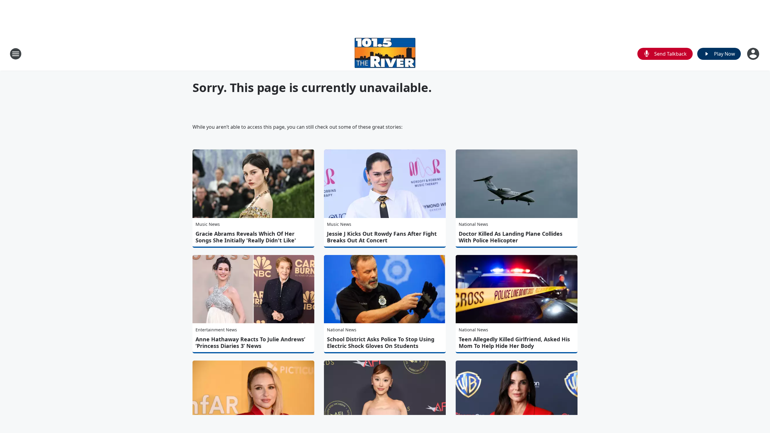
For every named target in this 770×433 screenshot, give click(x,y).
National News (473, 224)
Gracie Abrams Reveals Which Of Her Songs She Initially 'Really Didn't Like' (246, 237)
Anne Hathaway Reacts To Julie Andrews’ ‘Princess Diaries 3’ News (250, 342)
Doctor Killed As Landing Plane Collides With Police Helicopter (510, 237)
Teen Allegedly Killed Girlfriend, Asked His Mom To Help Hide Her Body (514, 342)
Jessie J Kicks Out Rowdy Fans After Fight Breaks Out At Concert (382, 237)
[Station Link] (385, 53)
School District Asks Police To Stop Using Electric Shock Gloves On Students (380, 342)
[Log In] (753, 54)
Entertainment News (216, 330)
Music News (208, 224)
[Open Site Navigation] (16, 54)
